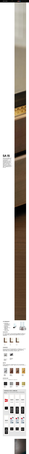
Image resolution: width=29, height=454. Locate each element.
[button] (12, 1)
